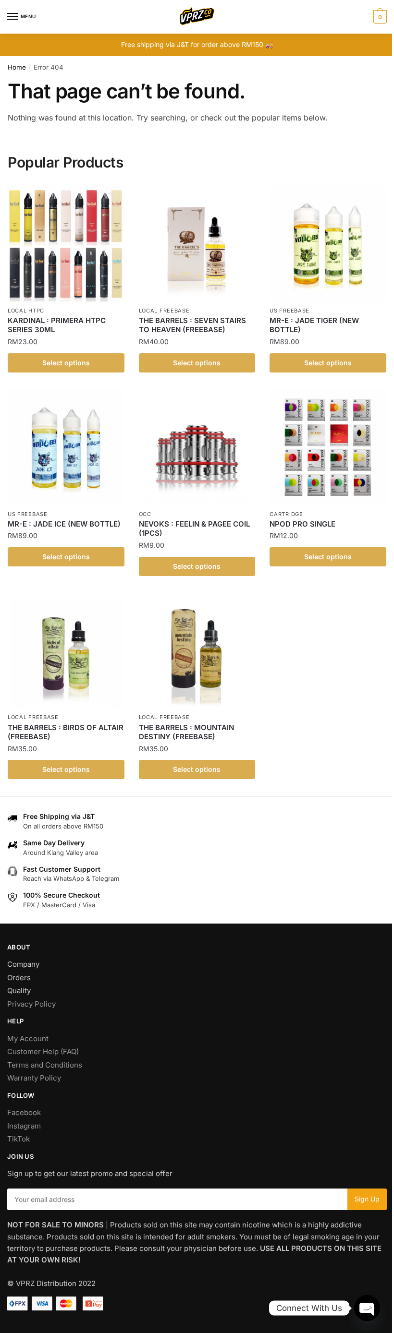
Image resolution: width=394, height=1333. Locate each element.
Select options (66, 363)
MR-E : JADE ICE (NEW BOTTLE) (64, 523)
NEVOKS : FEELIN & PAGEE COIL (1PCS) (194, 528)
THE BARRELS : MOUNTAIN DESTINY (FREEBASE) (186, 732)
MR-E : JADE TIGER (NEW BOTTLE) (314, 325)
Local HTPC (26, 310)
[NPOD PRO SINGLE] (328, 447)
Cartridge (286, 514)
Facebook (24, 1112)
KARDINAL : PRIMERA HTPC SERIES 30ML (57, 325)
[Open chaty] (367, 1308)
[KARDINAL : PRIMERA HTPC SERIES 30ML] (66, 244)
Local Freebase (164, 310)
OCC (145, 514)
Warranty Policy (34, 1077)
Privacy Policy (31, 1004)
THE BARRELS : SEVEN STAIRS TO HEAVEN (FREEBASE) (192, 325)
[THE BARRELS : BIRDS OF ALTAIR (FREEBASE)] (66, 651)
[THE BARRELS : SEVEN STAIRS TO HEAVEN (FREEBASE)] (197, 244)
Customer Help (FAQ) (43, 1051)
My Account (28, 1038)
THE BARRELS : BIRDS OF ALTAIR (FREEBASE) (65, 732)
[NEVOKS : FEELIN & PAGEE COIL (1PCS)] (197, 447)
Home (17, 67)
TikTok (18, 1138)
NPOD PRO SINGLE (302, 523)
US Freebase (289, 310)
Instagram (24, 1125)
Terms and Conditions (44, 1064)
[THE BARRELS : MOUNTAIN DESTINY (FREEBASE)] (197, 651)
